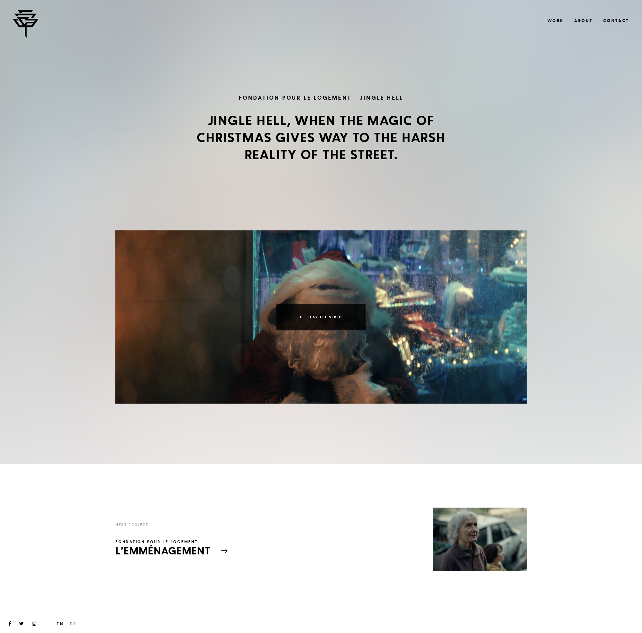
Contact (616, 20)
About (583, 20)
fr (73, 623)
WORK (555, 20)
